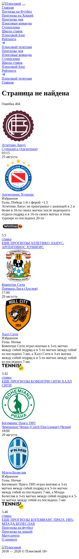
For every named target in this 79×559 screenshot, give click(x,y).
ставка (6, 239)
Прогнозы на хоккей (17, 531)
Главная (8, 7)
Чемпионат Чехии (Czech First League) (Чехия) (36, 427)
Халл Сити (10, 334)
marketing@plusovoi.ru (18, 543)
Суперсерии (11, 27)
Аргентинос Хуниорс (18, 194)
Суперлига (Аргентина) (20, 149)
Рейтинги (9, 39)
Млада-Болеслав (14, 472)
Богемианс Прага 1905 (19, 423)
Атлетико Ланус (14, 145)
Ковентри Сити (13, 285)
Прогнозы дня (12, 19)
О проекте (9, 539)
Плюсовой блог (13, 35)
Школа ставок (12, 31)
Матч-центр (11, 535)
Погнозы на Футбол (17, 11)
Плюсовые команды (17, 23)
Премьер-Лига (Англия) (20, 288)
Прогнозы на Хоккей (17, 15)
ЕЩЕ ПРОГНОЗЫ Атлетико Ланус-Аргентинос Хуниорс (33, 245)
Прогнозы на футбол (17, 527)
